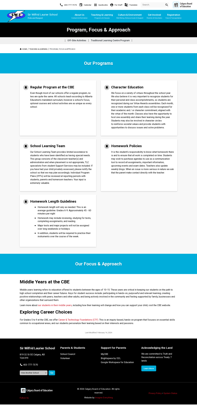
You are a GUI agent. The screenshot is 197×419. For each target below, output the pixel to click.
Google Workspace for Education (117, 362)
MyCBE (104, 354)
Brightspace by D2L (111, 358)
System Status (170, 393)
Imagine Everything (104, 397)
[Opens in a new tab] (182, 5)
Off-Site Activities (76, 40)
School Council (67, 354)
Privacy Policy (155, 393)
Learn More (149, 368)
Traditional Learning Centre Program (110, 40)
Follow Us (24, 398)
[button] (29, 364)
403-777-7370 (30, 364)
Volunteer (65, 358)
